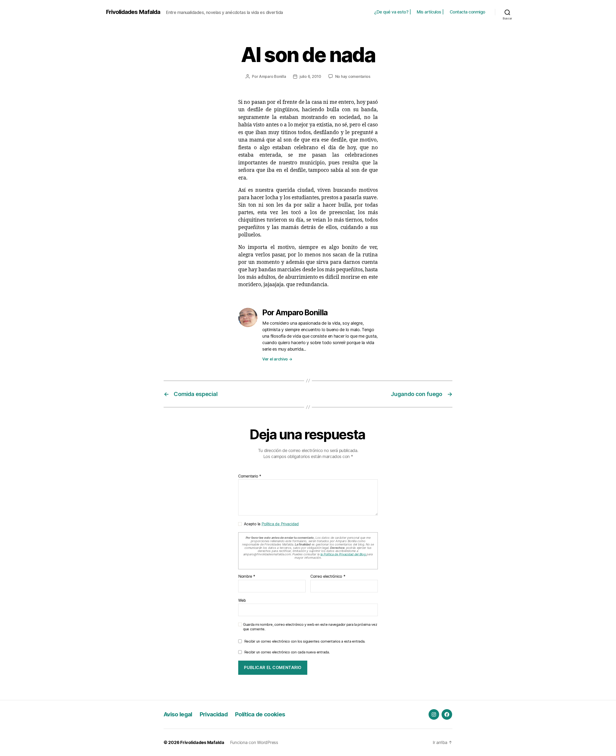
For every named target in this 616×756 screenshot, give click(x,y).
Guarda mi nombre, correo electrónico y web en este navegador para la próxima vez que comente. (310, 626)
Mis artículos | (430, 11)
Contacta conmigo (467, 11)
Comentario (249, 476)
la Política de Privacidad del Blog (344, 554)
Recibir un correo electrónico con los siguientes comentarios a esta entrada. (304, 641)
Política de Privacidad (280, 523)
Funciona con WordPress (254, 742)
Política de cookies (260, 714)
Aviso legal (178, 714)
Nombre (246, 576)
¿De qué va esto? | (392, 11)
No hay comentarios (352, 76)
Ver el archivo (277, 359)
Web (242, 600)
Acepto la (270, 523)
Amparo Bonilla (272, 76)
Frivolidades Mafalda (133, 12)
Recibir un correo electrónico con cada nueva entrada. (287, 652)
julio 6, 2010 (310, 76)
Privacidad (213, 714)
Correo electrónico (328, 576)
